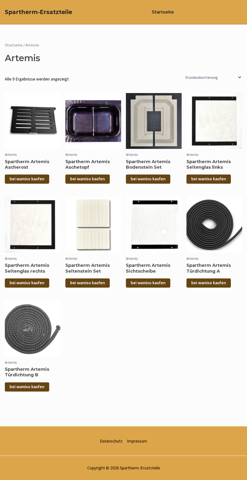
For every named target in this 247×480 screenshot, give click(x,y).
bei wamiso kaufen (27, 179)
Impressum (137, 441)
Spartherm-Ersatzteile (38, 11)
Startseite (163, 12)
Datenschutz (111, 441)
